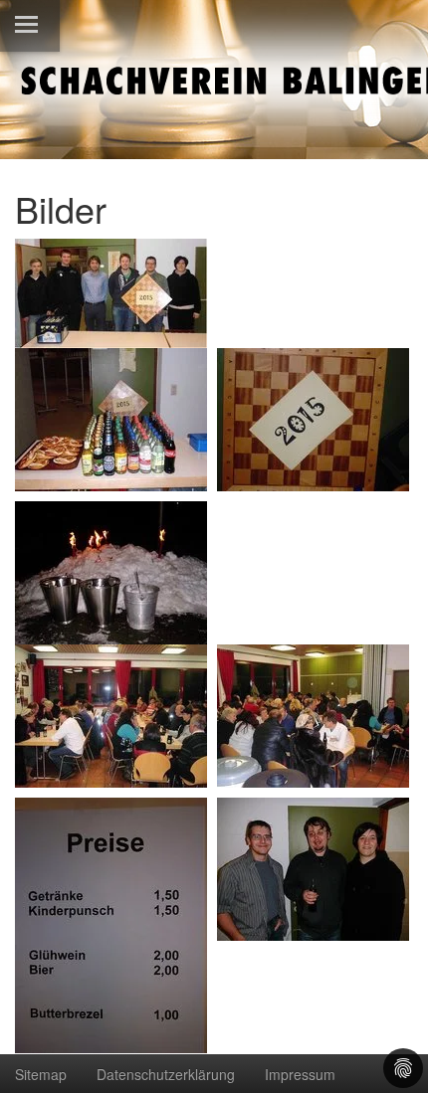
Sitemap (41, 1074)
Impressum (300, 1074)
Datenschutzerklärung (166, 1074)
